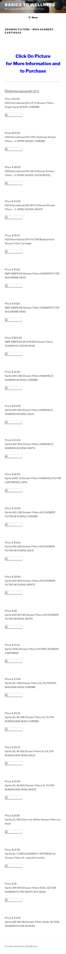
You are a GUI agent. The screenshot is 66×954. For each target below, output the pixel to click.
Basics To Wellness (30, 4)
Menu (35, 17)
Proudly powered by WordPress (21, 946)
